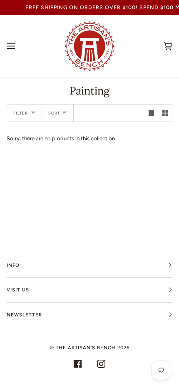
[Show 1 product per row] (151, 113)
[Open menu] (19, 46)
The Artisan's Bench (86, 348)
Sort (54, 113)
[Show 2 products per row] (165, 113)
